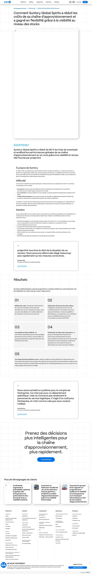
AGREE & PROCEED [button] (77, 567)
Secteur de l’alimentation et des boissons (28, 530)
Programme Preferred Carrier (46, 534)
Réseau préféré (43, 532)
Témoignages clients (62, 514)
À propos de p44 (76, 514)
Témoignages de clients (20, 8)
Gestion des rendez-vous (11, 545)
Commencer (46, 459)
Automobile (25, 525)
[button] (73, 2)
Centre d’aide (59, 535)
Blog (57, 524)
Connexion (78, 2)
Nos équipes (75, 528)
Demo (85, 2)
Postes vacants (75, 526)
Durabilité (7, 528)
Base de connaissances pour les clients (62, 540)
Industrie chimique (26, 527)
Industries (25, 523)
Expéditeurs (25, 516)
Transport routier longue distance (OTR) (11, 519)
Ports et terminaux (9, 522)
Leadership (75, 518)
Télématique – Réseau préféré (46, 537)
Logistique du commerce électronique (12, 553)
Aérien (6, 524)
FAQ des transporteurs (44, 519)
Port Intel (7, 533)
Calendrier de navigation (11, 535)
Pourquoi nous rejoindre (43, 514)
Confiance (75, 531)
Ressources (48, 2)
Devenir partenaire (26, 543)
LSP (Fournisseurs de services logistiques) (29, 519)
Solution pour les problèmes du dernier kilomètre (12, 556)
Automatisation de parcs (11, 549)
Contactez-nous (59, 537)
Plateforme (23, 2)
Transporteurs (39, 2)
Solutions (31, 2)
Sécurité (74, 535)
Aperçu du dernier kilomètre (11, 559)
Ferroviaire (7, 526)
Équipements (9, 543)
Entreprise (56, 2)
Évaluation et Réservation (11, 538)
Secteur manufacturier (27, 533)
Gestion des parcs (9, 547)
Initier (7, 531)
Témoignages (59, 518)
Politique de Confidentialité (78, 533)
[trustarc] (87, 572)
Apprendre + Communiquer (59, 522)
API (40, 529)
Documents (8, 540)
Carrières (75, 523)
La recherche (70, 2)
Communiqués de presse (61, 532)
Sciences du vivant (26, 535)
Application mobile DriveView (45, 525)
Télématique (42, 527)
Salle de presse (60, 530)
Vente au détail (25, 537)
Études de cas (59, 516)
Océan (6, 516)
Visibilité (7, 514)
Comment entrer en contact (44, 523)
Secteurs (25, 514)
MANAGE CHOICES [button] (77, 564)
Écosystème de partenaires (26, 541)
